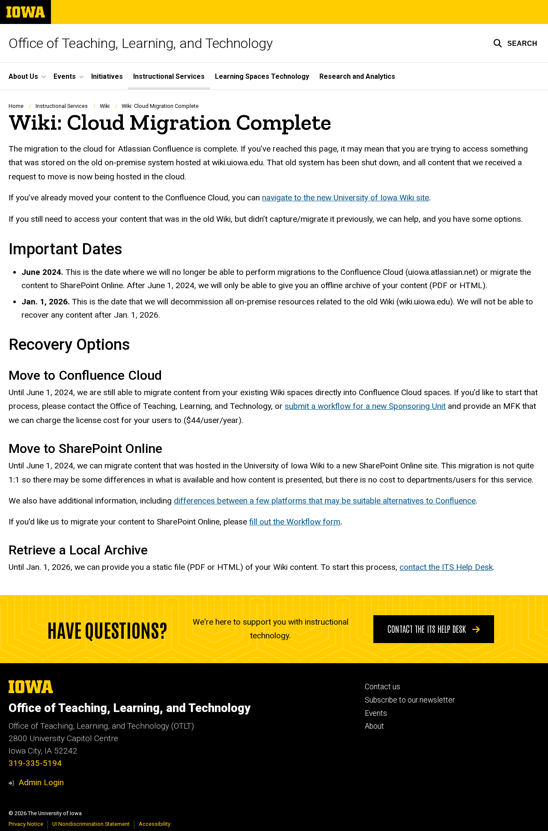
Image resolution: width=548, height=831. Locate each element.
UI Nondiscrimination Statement (91, 824)
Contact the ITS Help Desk (427, 628)
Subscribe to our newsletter (410, 700)
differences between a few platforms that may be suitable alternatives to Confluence (325, 501)
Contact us (382, 686)
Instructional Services (169, 76)
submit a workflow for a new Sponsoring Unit (365, 406)
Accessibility (154, 824)
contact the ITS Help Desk (446, 567)
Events (376, 713)
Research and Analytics (357, 76)
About (374, 726)
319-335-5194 (35, 763)
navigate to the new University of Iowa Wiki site (345, 198)
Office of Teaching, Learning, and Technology (141, 43)
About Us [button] (23, 76)
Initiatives (107, 76)
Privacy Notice (26, 824)
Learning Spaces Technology (262, 76)
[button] (515, 43)
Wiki (105, 106)
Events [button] (65, 76)
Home (16, 106)
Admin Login (41, 782)
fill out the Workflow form (294, 522)
